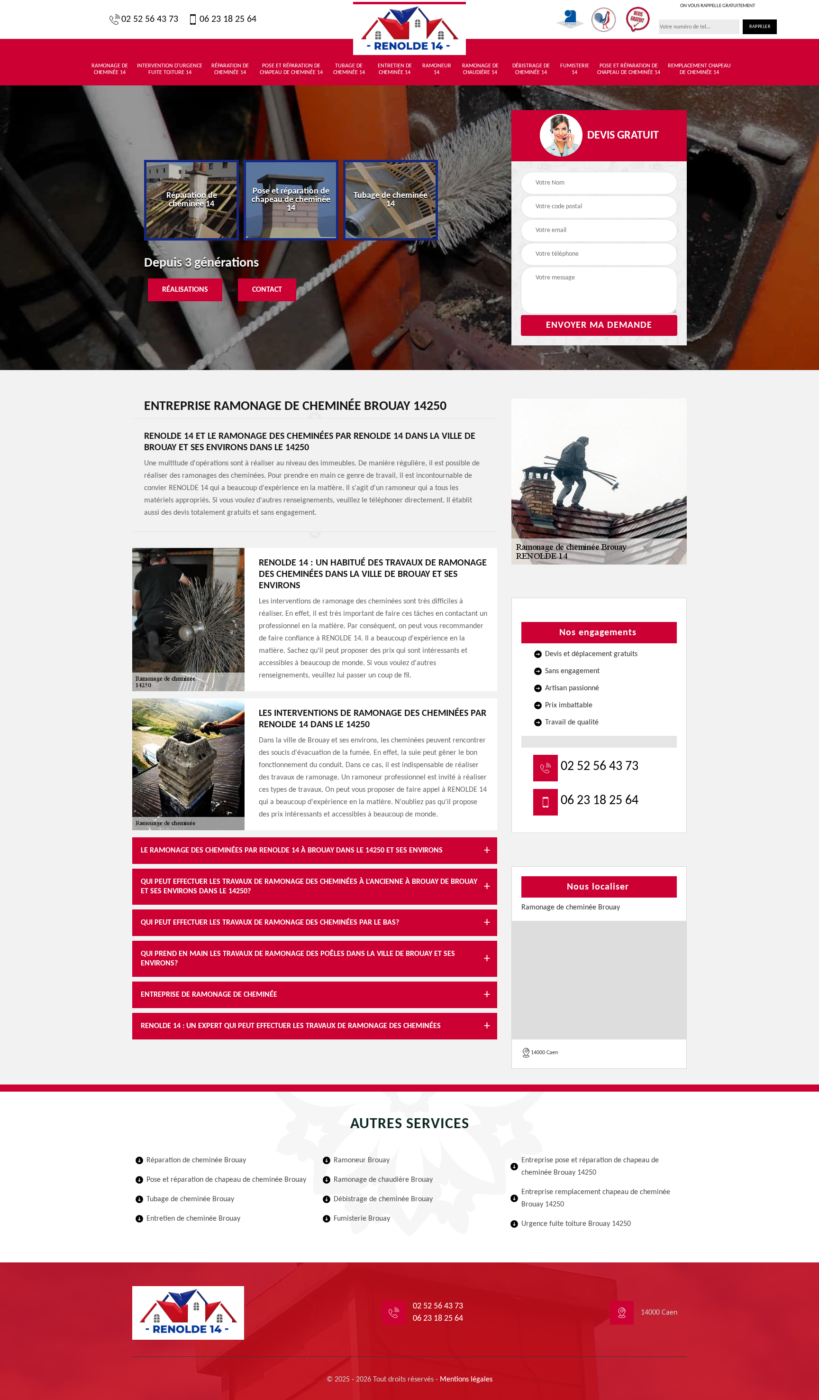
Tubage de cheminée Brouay (190, 1199)
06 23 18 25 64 (228, 19)
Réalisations (185, 290)
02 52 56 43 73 (149, 19)
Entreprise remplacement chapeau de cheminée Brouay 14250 (595, 1198)
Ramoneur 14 (436, 69)
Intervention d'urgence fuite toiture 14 (169, 69)
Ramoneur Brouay (362, 1160)
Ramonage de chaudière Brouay (383, 1180)
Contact (267, 290)
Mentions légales (466, 1379)
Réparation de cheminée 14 (230, 69)
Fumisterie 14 (574, 69)
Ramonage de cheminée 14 (109, 69)
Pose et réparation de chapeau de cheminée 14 (291, 69)
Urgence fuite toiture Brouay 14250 (576, 1224)
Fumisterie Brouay (362, 1219)
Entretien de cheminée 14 (395, 69)
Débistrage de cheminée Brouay (383, 1199)
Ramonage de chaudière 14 (480, 69)
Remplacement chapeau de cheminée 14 (699, 69)
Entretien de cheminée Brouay (193, 1219)
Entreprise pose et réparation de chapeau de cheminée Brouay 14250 (590, 1167)
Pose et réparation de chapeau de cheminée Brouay (226, 1180)
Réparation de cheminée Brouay (196, 1160)
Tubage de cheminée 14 (349, 69)
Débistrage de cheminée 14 (531, 69)
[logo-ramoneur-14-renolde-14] (409, 28)
